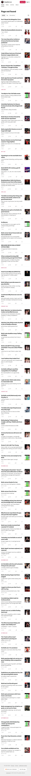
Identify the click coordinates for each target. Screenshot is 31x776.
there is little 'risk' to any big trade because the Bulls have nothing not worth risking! (11, 447)
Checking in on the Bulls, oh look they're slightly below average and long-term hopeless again (11, 474)
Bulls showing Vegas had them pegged (10, 575)
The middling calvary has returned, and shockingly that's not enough (11, 501)
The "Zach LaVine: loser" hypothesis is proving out (9, 637)
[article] (15, 23)
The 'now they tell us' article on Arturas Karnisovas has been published (10, 40)
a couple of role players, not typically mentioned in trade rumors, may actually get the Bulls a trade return (11, 437)
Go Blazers (4, 222)
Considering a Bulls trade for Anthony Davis (9, 599)
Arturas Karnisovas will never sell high (11, 433)
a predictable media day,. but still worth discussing (11, 710)
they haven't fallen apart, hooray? (9, 459)
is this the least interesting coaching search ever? (11, 160)
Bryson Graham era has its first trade (10, 133)
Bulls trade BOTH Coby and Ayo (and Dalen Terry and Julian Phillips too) (11, 347)
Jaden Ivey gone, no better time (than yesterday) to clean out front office (10, 260)
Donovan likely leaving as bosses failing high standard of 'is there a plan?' (11, 274)
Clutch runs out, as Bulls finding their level (10, 611)
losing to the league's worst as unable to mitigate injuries (11, 552)
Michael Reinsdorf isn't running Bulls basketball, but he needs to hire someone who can (11, 237)
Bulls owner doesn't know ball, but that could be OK (11, 233)
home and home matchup (7, 493)
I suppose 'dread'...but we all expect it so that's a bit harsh (11, 728)
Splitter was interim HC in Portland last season (10, 144)
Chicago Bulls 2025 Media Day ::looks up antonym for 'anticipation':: (10, 723)
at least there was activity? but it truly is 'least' (11, 337)
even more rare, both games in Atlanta (10, 484)
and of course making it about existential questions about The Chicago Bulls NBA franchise (11, 602)
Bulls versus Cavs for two (9, 491)
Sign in (28, 2)
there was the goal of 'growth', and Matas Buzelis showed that (11, 664)
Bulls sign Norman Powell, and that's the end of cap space (12, 78)
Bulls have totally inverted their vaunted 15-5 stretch (10, 526)
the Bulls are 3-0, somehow (9, 648)
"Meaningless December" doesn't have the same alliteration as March (11, 470)
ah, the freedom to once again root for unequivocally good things (10, 224)
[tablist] (8, 15)
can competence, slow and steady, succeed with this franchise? (11, 70)
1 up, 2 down (4, 32)
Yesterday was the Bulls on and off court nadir (11, 538)
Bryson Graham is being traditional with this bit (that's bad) (11, 96)
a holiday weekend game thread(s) (9, 567)
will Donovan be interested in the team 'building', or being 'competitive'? (10, 314)
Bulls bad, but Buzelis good (9, 683)
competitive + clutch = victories (9, 626)
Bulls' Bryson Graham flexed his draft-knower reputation (10, 117)
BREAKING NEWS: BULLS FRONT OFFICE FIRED (11, 246)
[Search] (28, 15)
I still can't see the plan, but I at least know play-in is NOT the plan (11, 361)
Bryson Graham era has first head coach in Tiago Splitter (11, 140)
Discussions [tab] (12, 15)
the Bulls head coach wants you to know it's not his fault (12, 517)
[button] (2, 4)
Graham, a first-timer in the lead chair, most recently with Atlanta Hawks (12, 184)
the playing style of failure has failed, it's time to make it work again (11, 529)
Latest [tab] (3, 15)
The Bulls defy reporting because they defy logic (11, 408)
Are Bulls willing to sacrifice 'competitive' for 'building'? (9, 370)
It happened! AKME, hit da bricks (9, 249)
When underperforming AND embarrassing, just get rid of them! (11, 257)
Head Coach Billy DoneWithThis (10, 271)
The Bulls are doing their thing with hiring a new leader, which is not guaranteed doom (11, 197)
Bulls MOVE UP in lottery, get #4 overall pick (10, 168)
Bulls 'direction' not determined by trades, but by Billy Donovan (11, 311)
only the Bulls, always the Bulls (9, 109)
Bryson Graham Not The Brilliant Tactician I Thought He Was (10, 66)
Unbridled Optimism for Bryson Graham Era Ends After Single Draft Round (11, 105)
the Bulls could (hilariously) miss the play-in (11, 396)
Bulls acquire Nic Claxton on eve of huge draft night (11, 130)
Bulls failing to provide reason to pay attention (11, 283)
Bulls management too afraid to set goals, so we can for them (11, 707)
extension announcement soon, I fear (10, 591)
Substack (8, 773)
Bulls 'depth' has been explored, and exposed (11, 549)
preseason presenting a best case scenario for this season (11, 686)
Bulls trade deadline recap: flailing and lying (11, 334)
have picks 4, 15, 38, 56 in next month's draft (11, 172)
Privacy (12, 765)
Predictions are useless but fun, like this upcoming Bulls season (11, 673)
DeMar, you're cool (5, 640)
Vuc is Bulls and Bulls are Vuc (10, 748)
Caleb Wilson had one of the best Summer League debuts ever (11, 54)
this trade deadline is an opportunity (10, 372)
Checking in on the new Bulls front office (11, 156)
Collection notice (23, 765)
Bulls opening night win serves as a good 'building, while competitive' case (11, 660)
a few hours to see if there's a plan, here (11, 351)
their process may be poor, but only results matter (11, 202)
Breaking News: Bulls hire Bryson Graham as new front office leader (11, 181)
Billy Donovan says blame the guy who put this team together (11, 513)
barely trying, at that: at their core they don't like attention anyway (10, 286)
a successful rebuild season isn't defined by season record (11, 22)
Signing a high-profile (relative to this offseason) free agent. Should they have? (11, 82)
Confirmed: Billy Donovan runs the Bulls (11, 295)
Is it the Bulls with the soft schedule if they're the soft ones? (12, 564)
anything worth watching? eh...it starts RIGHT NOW (10, 698)
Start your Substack (12, 769)
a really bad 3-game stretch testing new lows (11, 579)
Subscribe (22, 2)
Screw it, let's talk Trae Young (10, 445)
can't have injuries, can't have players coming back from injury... (10, 504)
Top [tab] (7, 15)
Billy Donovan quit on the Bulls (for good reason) (11, 210)
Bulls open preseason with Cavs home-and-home (10, 694)
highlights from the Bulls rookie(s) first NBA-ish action (10, 57)
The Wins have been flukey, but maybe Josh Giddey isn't (10, 623)
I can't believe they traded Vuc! (10, 358)
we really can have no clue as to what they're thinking (10, 412)
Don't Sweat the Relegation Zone (11, 19)
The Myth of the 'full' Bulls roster (10, 93)
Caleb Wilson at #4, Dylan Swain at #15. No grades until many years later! (12, 121)
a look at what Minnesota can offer (9, 425)
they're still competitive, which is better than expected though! (11, 614)
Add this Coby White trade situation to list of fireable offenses (12, 323)
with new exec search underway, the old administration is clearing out (11, 214)
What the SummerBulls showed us (11, 30)
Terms (16, 765)
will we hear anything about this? (9, 326)
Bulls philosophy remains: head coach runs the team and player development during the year (11, 299)
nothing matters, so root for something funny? (11, 399)
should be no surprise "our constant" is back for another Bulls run (10, 751)
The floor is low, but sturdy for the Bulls (11, 456)
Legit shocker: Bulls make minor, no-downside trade (11, 380)
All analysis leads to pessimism (9, 676)
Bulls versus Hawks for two (9, 482)
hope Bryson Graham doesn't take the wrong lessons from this (10, 45)
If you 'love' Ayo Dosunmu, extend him (11, 737)
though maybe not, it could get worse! (10, 541)
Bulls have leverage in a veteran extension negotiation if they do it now (11, 740)
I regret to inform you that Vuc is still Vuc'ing (10, 588)
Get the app (23, 769)
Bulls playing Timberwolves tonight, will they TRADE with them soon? (11, 421)
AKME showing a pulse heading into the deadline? (11, 384)
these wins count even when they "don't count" (11, 650)
